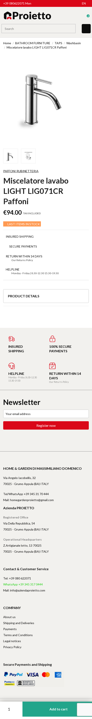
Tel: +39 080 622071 (17, 578)
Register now (46, 425)
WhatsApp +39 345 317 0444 (23, 584)
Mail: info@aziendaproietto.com (24, 590)
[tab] (46, 297)
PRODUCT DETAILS (23, 296)
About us (9, 617)
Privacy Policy (12, 647)
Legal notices (12, 641)
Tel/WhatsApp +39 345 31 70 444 (26, 494)
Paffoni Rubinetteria (21, 171)
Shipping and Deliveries (18, 623)
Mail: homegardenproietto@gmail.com (28, 500)
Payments (10, 629)
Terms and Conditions (18, 635)
